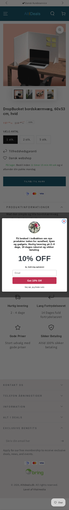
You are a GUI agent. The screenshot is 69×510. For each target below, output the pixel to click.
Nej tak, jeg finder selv (34, 287)
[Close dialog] (64, 221)
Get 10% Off (34, 280)
